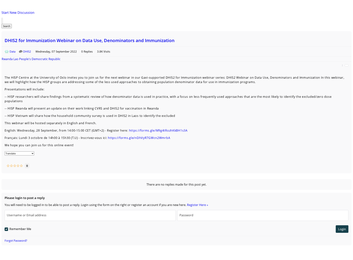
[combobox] (2, 21)
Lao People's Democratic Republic (36, 59)
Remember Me (20, 229)
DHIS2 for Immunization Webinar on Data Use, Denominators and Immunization (89, 40)
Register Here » (197, 205)
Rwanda (7, 59)
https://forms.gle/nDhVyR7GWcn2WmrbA (139, 138)
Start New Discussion (17, 12)
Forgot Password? (16, 240)
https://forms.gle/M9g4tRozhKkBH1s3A (158, 130)
